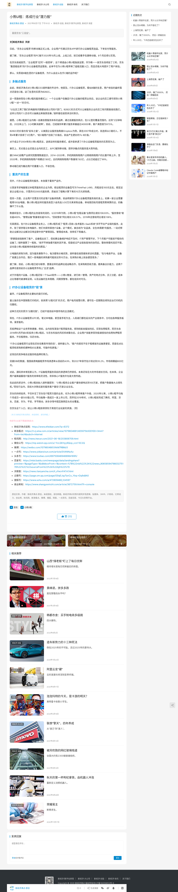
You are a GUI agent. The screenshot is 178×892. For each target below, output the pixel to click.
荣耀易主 (52, 804)
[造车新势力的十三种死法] (27, 651)
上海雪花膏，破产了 (142, 30)
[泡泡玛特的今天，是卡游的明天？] (27, 705)
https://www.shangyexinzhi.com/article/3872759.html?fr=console (59, 484)
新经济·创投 (58, 4)
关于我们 (85, 4)
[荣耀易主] (27, 813)
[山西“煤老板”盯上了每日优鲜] (27, 569)
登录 (13, 858)
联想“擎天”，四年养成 (60, 723)
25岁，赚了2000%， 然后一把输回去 (149, 35)
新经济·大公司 (43, 4)
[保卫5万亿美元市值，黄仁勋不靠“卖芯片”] (138, 134)
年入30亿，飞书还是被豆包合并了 (148, 40)
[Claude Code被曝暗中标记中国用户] (138, 173)
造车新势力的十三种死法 (62, 642)
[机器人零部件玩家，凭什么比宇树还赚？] (138, 56)
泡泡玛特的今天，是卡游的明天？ (67, 696)
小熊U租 (28, 507)
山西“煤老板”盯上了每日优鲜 (64, 561)
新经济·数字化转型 (25, 4)
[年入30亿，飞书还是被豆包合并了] (138, 108)
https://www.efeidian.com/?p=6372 (50, 426)
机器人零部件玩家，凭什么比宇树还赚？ (150, 20)
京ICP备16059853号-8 (104, 883)
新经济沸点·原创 (17, 23)
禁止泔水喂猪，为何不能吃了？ (146, 25)
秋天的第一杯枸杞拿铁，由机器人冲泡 (70, 777)
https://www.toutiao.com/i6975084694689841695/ (50, 456)
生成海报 (94, 888)
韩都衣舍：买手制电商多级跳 (65, 615)
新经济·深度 (87, 23)
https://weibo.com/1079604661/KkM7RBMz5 (44, 447)
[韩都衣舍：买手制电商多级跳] (27, 623)
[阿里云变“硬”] (27, 678)
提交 (117, 858)
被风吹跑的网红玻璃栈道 (62, 750)
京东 (16, 507)
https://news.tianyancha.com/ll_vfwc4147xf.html (48, 471)
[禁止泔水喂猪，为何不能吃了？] (138, 69)
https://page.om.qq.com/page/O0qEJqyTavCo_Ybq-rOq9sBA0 (56, 475)
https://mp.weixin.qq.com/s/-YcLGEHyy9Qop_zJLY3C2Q (55, 443)
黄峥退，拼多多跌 (58, 588)
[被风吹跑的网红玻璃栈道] (27, 759)
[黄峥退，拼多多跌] (27, 596)
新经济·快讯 (72, 4)
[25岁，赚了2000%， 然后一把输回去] (138, 95)
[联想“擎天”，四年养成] (27, 732)
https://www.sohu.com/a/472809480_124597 (46, 480)
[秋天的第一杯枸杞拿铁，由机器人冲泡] (27, 786)
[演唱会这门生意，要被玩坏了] (138, 147)
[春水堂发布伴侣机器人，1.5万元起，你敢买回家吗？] (138, 160)
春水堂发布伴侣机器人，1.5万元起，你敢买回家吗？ (157, 160)
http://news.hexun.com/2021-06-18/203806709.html (50, 438)
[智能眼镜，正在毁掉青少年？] (138, 121)
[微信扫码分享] (102, 888)
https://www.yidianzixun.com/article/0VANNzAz (48, 451)
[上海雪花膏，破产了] (138, 82)
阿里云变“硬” (55, 669)
